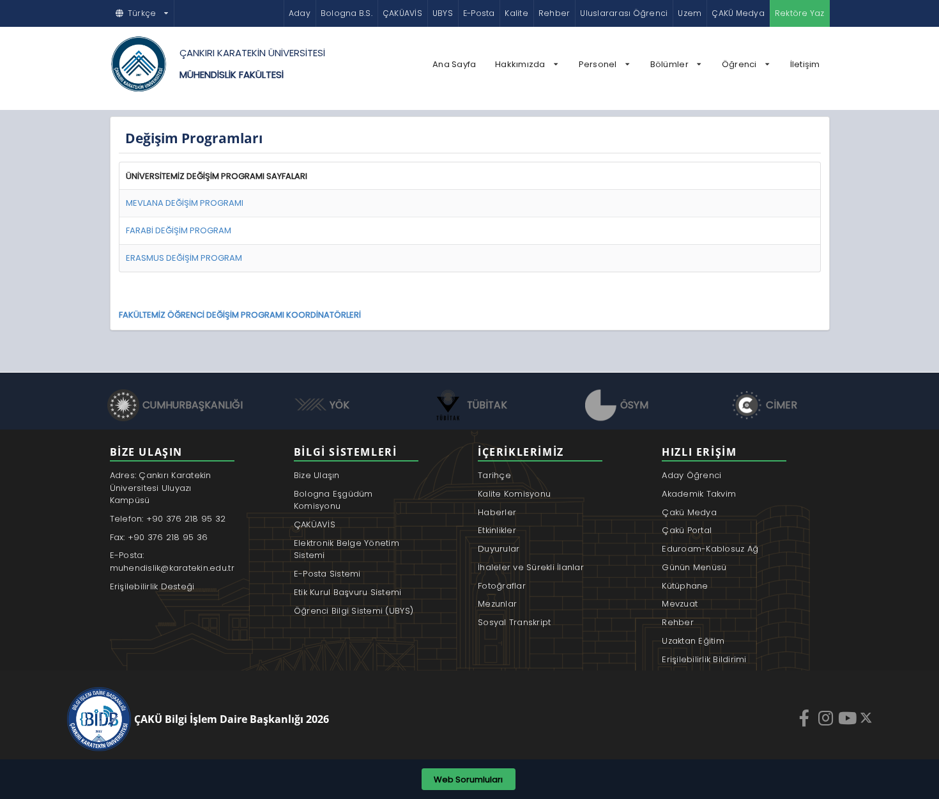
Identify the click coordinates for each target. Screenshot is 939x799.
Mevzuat (680, 604)
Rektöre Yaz (800, 13)
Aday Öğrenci (691, 475)
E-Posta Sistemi (327, 574)
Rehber (554, 13)
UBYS (442, 13)
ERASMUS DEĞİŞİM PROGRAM (184, 258)
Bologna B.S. (346, 13)
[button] (142, 13)
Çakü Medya (689, 512)
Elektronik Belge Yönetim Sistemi (346, 549)
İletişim (805, 64)
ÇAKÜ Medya (738, 13)
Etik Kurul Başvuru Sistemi (348, 592)
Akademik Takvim (699, 494)
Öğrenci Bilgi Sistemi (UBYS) (353, 611)
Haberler (497, 512)
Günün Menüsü (694, 567)
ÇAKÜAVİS (402, 13)
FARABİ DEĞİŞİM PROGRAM (178, 230)
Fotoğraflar (502, 586)
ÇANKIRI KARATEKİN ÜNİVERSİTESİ (252, 52)
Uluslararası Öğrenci (624, 13)
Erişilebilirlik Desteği (152, 586)
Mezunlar (497, 604)
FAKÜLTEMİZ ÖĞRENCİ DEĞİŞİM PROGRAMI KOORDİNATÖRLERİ (240, 315)
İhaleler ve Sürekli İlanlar (531, 567)
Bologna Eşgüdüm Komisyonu (333, 500)
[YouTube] (849, 718)
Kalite (516, 13)
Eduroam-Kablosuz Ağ (710, 549)
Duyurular (498, 549)
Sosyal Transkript (514, 622)
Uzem (689, 13)
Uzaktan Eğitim (693, 641)
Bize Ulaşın (317, 475)
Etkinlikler (497, 530)
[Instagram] (827, 718)
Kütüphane (685, 586)
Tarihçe (494, 475)
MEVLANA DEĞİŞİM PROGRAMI (184, 203)
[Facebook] (805, 718)
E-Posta (479, 13)
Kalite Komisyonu (514, 494)
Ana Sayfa (454, 64)
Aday (299, 13)
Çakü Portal (687, 530)
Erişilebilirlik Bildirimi (704, 659)
